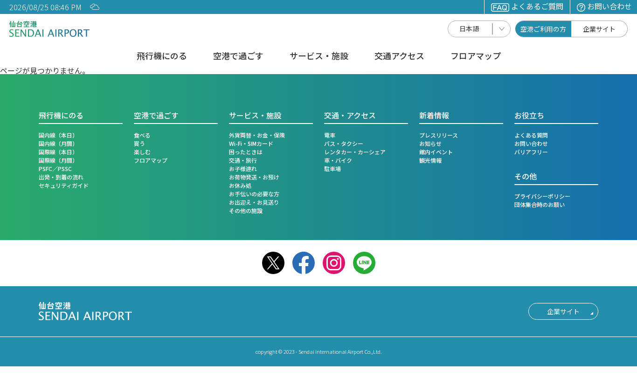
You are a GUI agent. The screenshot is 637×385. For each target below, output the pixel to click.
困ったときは (246, 152)
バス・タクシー (343, 143)
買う (139, 143)
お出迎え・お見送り (254, 202)
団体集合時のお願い (539, 204)
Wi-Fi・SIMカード (251, 143)
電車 (329, 135)
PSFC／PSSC (55, 168)
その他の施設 (246, 210)
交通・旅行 (243, 160)
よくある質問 (531, 135)
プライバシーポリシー (542, 196)
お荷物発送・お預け (254, 177)
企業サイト (599, 29)
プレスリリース (438, 135)
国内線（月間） (58, 143)
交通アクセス (399, 56)
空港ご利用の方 (543, 29)
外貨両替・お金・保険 (257, 135)
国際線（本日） (58, 152)
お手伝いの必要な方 (254, 194)
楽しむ (142, 152)
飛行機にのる (162, 56)
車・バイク (338, 160)
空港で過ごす (238, 56)
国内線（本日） (58, 135)
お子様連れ (243, 168)
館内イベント (436, 152)
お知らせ (430, 143)
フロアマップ (475, 56)
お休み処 (240, 185)
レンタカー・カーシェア (355, 152)
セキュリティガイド (64, 185)
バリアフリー (531, 152)
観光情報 (430, 160)
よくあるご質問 (537, 6)
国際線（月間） (58, 160)
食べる (142, 135)
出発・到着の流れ (61, 177)
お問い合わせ (609, 6)
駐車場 (332, 168)
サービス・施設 (319, 56)
